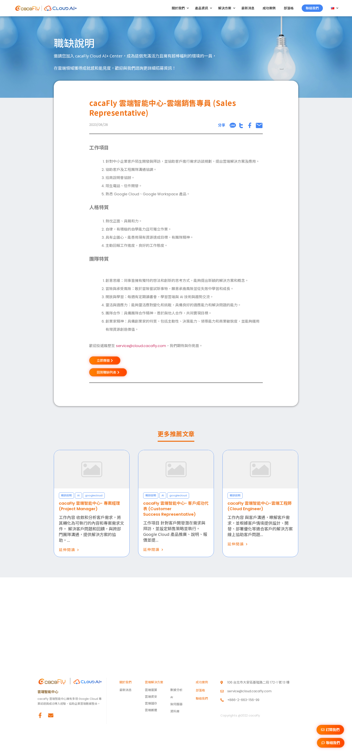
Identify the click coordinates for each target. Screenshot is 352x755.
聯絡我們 (312, 8)
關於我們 (178, 8)
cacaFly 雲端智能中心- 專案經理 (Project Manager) (89, 506)
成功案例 (269, 8)
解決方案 (224, 8)
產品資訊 (201, 8)
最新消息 (247, 8)
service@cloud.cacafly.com (141, 345)
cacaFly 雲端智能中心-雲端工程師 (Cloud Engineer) (260, 506)
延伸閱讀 (67, 549)
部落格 (289, 8)
